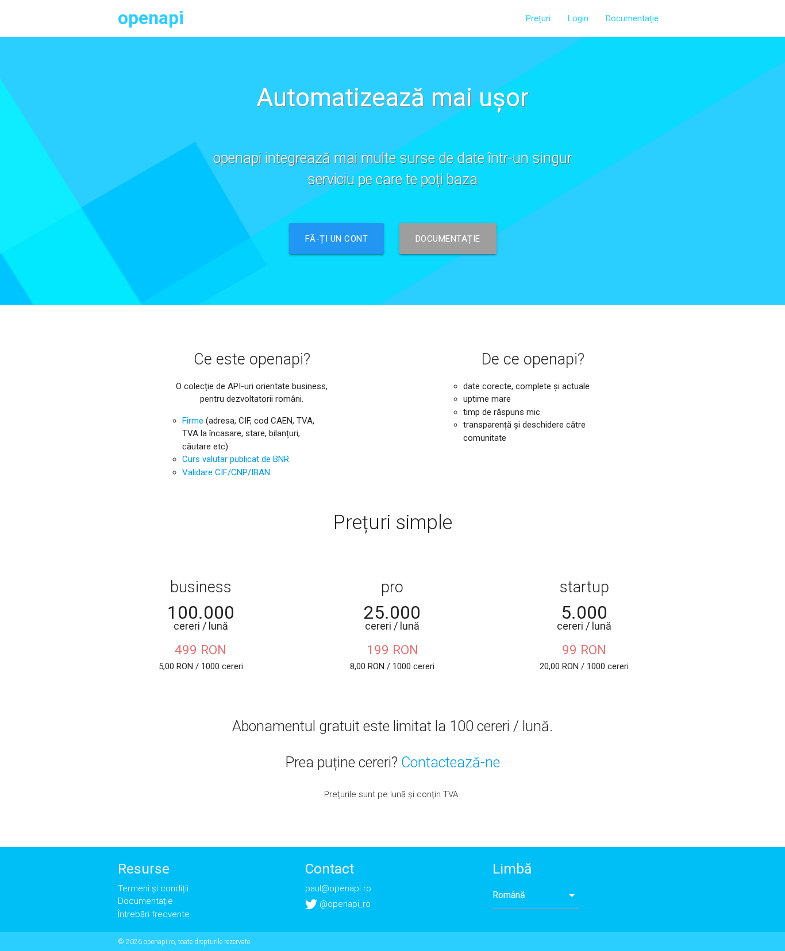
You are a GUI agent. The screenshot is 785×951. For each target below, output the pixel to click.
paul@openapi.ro (338, 888)
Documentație (632, 18)
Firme (192, 421)
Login (578, 18)
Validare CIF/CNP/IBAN (226, 472)
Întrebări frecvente (154, 914)
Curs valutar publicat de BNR (235, 459)
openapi (151, 18)
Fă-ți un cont (336, 239)
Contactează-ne (450, 762)
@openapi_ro (344, 904)
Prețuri (538, 18)
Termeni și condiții (153, 888)
